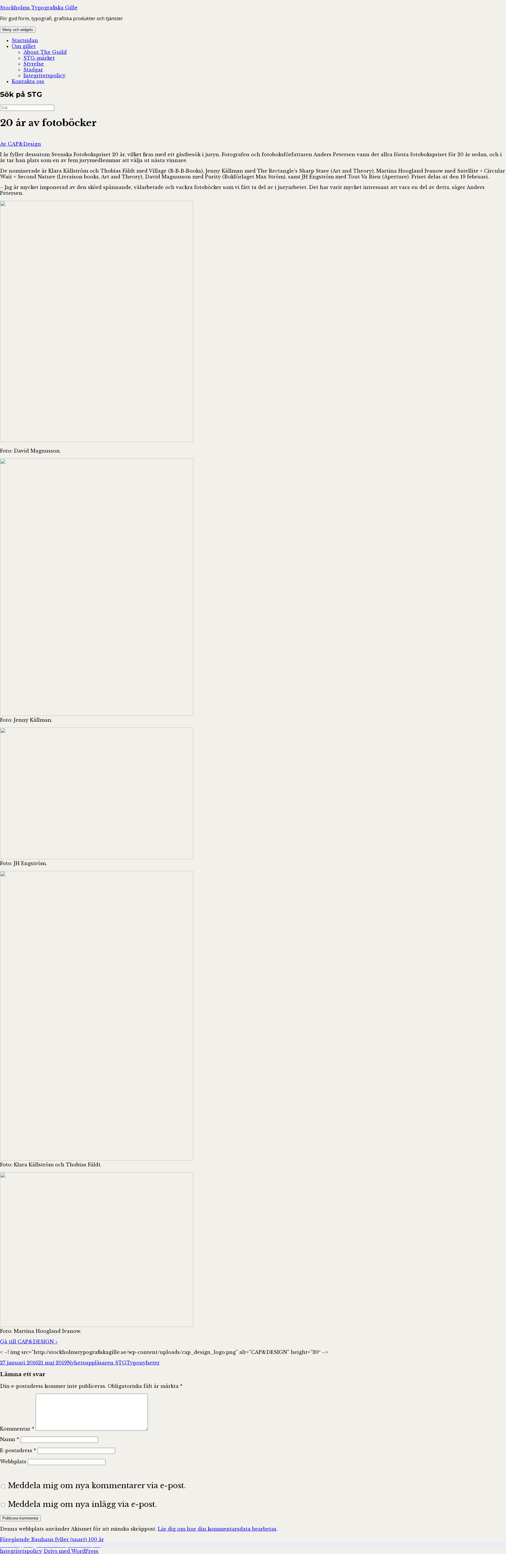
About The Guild (45, 52)
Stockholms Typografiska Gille (39, 8)
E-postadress (18, 1450)
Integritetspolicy (44, 75)
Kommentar (17, 1429)
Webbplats (13, 1461)
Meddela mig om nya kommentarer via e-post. (97, 1485)
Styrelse (33, 64)
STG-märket (39, 58)
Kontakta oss (28, 81)
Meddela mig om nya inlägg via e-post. (82, 1504)
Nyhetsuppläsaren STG (96, 1363)
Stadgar (33, 70)
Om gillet (24, 46)
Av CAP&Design (20, 144)
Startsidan (25, 40)
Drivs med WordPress (71, 1551)
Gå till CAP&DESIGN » (29, 1342)
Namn (9, 1439)
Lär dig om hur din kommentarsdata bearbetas (217, 1529)
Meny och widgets (17, 29)
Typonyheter (143, 1363)
